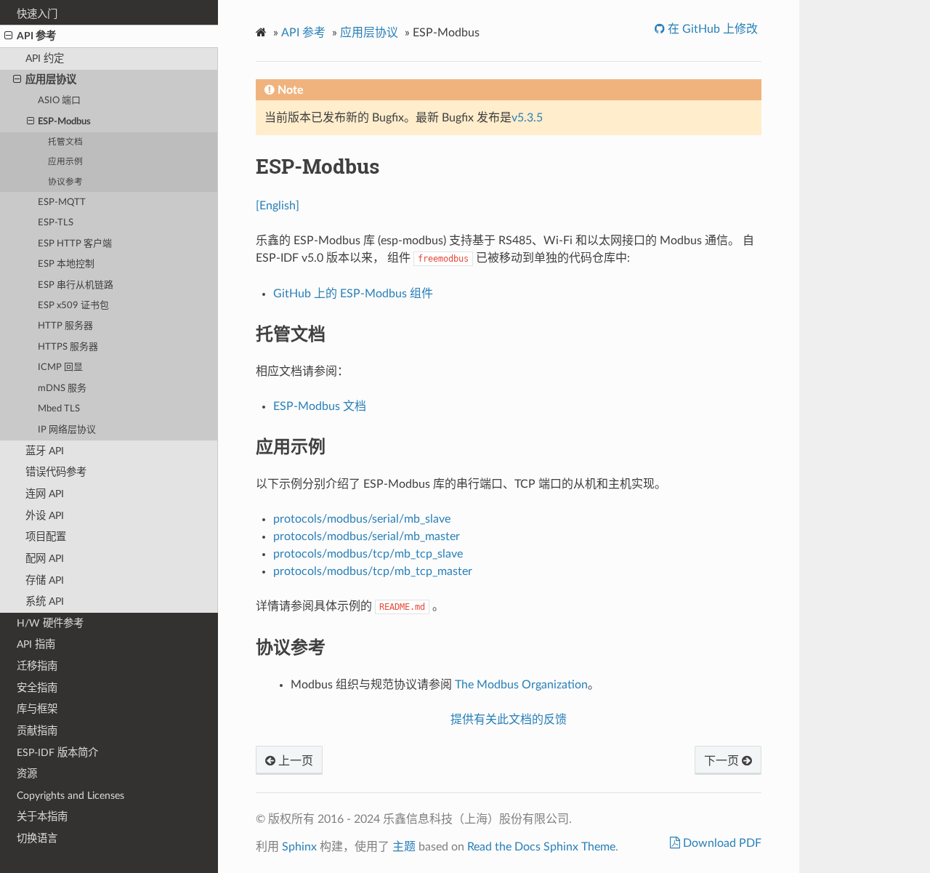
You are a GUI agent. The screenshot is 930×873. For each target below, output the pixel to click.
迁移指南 (37, 666)
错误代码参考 (55, 472)
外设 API (44, 515)
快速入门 (37, 14)
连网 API (44, 493)
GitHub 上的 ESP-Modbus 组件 (353, 293)
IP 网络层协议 (67, 430)
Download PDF (720, 843)
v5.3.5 (527, 118)
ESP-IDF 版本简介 (57, 752)
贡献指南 (37, 730)
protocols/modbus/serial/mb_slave (361, 519)
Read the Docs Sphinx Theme (541, 847)
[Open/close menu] (8, 36)
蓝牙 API (44, 451)
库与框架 (37, 709)
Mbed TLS (59, 409)
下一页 (723, 761)
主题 (404, 847)
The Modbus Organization (521, 685)
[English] (277, 206)
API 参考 (36, 36)
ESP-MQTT (62, 202)
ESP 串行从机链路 (75, 285)
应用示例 (65, 162)
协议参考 (65, 182)
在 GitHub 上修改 (711, 29)
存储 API (44, 580)
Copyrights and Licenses (70, 795)
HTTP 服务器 (65, 326)
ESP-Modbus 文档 (319, 406)
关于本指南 (42, 816)
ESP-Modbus (64, 121)
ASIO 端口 (59, 100)
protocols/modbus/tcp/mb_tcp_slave (368, 554)
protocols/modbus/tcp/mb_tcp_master (372, 571)
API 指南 (36, 644)
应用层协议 (50, 79)
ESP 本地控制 (66, 264)
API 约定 (44, 58)
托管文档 (65, 142)
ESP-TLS (55, 223)
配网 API (44, 558)
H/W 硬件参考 (50, 623)
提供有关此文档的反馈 (508, 719)
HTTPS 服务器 (68, 347)
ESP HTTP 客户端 (75, 244)
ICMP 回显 (60, 367)
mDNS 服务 (62, 388)
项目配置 (45, 536)
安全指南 (37, 688)
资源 (27, 773)
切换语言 (37, 838)
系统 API (44, 601)
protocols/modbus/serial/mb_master (366, 536)
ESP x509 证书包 (73, 305)
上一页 (294, 761)
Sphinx (299, 847)
